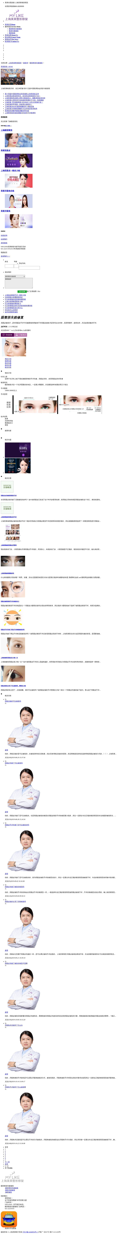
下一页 (7, 1162)
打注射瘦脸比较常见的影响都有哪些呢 (18, 306)
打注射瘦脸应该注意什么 (14, 308)
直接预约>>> (5, 256)
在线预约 (4, 239)
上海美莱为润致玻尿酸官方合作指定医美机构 (21, 108)
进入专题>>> (8, 125)
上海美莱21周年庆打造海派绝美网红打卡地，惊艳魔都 (24, 100)
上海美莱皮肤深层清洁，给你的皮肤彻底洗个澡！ (22, 96)
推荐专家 (8, 361)
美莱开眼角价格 (7, 191)
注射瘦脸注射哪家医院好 (14, 297)
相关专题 (8, 363)
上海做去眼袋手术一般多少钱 (15, 295)
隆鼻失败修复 (14, 31)
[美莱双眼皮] (19, 167)
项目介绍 (8, 359)
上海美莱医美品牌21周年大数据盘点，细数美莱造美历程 (25, 98)
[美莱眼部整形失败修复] (18, 457)
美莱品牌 (11, 35)
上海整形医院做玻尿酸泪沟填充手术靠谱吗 (20, 113)
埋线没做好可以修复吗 (13, 701)
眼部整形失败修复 (15, 29)
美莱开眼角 (5, 211)
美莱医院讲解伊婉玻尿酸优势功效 (17, 111)
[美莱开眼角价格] (19, 207)
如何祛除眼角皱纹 (11, 312)
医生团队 (12, 37)
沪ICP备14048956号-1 (30, 1232)
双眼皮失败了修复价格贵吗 (14, 887)
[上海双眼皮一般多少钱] (19, 187)
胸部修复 (12, 33)
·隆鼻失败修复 (10, 1190)
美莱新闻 (7, 66)
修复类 (25, 63)
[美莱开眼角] (19, 227)
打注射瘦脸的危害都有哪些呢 (15, 299)
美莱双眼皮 (5, 150)
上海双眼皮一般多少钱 (10, 171)
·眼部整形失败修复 (11, 1188)
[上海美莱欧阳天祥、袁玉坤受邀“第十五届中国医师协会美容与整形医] (13, 85)
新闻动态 (11, 39)
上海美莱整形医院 (14, 63)
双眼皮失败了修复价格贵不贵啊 (16, 963)
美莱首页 (10, 24)
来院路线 (4, 243)
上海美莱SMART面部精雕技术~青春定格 (19, 106)
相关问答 (8, 367)
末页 (6, 1164)
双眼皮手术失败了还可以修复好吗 (17, 825)
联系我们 (12, 41)
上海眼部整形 (6, 130)
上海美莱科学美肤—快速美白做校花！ (18, 104)
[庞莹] (24, 747)
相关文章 (8, 365)
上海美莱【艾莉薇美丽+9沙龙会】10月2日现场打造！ (24, 102)
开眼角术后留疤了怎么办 (14, 1025)
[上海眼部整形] (19, 147)
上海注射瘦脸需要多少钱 (14, 301)
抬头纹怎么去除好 (11, 310)
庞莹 (6, 750)
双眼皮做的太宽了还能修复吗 (15, 901)
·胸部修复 (8, 1192)
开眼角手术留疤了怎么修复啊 (15, 1087)
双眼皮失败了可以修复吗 (14, 763)
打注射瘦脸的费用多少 (13, 303)
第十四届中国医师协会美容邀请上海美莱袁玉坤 (22, 94)
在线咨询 (4, 235)
